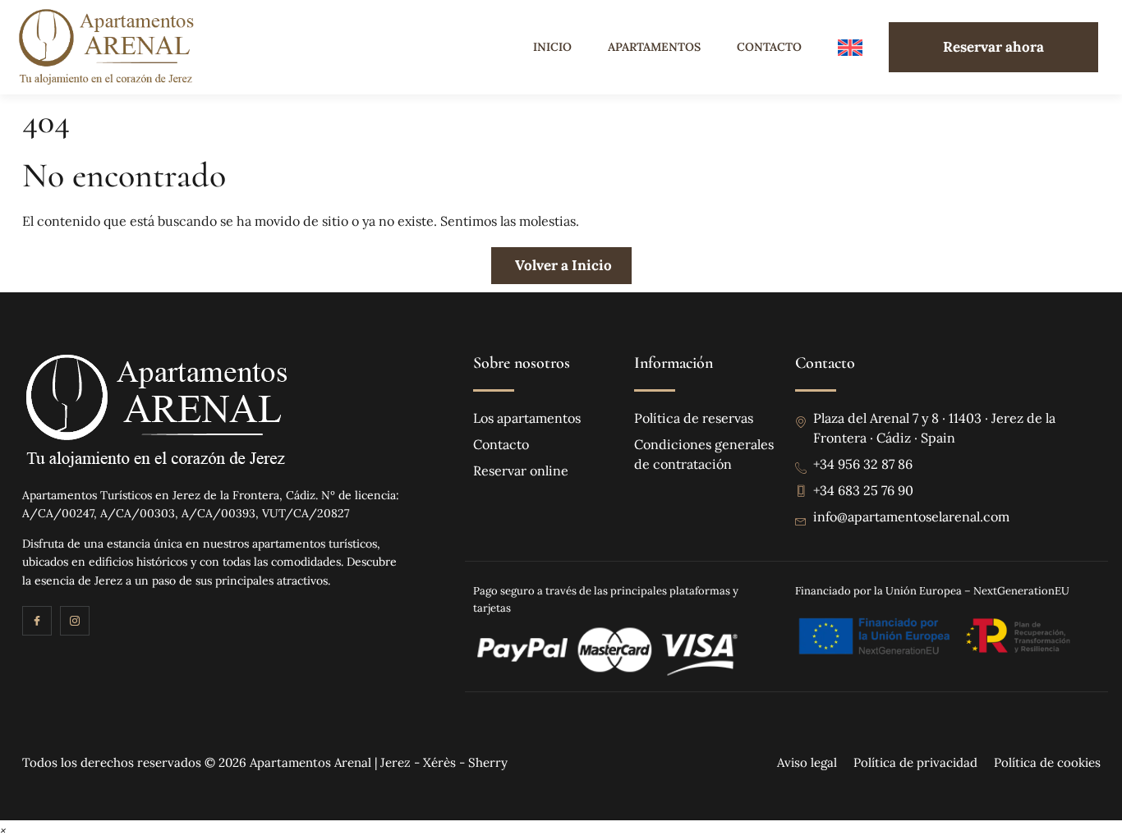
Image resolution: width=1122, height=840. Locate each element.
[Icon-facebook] (37, 621)
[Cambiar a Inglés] (850, 47)
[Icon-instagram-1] (75, 621)
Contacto (769, 46)
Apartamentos (654, 46)
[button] (3, 830)
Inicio (552, 46)
